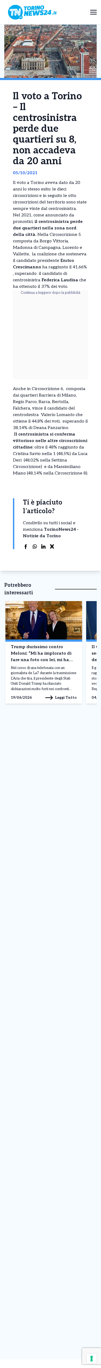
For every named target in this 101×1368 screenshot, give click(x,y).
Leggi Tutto (66, 697)
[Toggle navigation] (93, 12)
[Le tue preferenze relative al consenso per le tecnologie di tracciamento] (91, 1358)
